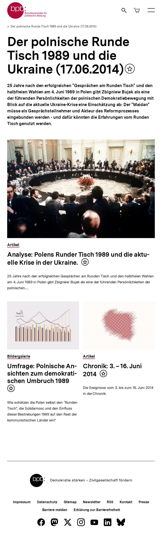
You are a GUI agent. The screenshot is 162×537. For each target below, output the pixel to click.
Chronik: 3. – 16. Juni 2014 (112, 370)
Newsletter (91, 502)
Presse (144, 502)
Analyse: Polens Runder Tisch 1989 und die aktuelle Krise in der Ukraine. (78, 258)
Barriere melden (55, 510)
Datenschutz (47, 502)
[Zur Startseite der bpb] (27, 17)
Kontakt (126, 502)
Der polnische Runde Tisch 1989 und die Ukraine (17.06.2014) (53, 26)
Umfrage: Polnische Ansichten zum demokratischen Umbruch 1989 (42, 373)
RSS (110, 502)
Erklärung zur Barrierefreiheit (97, 510)
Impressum (21, 502)
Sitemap (70, 502)
